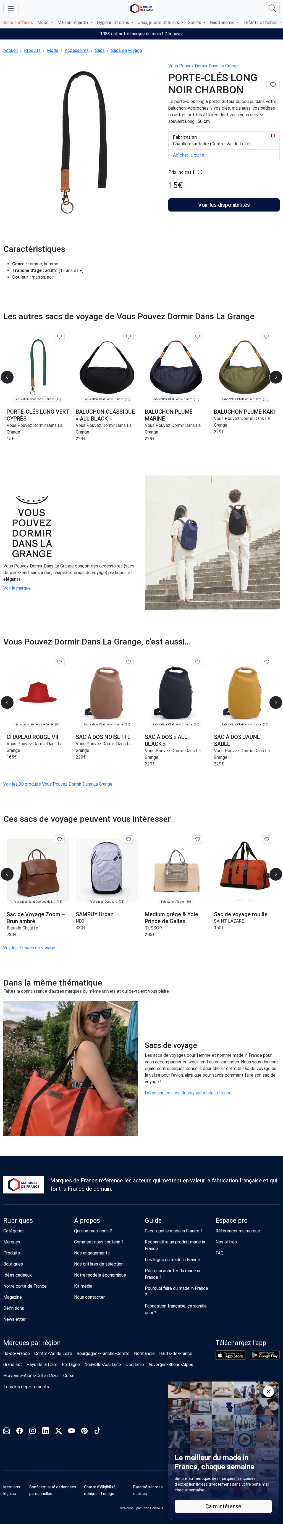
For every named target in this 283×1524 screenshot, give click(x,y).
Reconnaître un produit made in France (175, 1245)
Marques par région (32, 1343)
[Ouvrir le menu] (11, 8)
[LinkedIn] (45, 1431)
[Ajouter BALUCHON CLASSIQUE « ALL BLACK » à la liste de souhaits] (128, 337)
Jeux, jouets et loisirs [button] (159, 22)
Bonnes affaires (17, 22)
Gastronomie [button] (223, 22)
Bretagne (71, 1364)
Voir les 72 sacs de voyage (29, 947)
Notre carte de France (25, 1286)
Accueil (10, 50)
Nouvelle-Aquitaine (102, 1364)
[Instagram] (32, 1431)
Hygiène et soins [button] (113, 22)
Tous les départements (26, 1386)
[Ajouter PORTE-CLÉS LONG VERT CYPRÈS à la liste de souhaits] (59, 337)
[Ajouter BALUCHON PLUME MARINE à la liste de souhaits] (197, 337)
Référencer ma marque (238, 1231)
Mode (52, 50)
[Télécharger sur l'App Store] (230, 1355)
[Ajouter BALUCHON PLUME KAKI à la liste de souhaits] (266, 337)
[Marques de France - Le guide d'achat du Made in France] (142, 8)
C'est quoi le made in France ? (174, 1231)
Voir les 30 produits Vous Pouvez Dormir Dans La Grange (57, 784)
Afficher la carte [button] (188, 155)
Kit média (83, 1286)
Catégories (14, 1231)
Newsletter (14, 1319)
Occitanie (134, 1364)
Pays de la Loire (42, 1364)
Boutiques (13, 1264)
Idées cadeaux (17, 1275)
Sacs (100, 50)
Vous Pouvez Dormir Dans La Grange (203, 65)
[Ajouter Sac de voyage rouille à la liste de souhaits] (266, 839)
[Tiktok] (97, 1431)
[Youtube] (71, 1431)
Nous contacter (89, 1297)
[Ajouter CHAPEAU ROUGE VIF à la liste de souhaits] (59, 662)
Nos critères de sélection (99, 1264)
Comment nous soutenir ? (99, 1242)
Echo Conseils (152, 1508)
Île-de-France (16, 1353)
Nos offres (226, 1242)
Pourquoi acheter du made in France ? (172, 1274)
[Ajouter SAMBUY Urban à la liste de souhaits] (128, 839)
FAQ (220, 1253)
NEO (80, 921)
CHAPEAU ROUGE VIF (33, 737)
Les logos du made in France (172, 1259)
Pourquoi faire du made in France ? (176, 1292)
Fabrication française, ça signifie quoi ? (176, 1309)
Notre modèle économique (100, 1275)
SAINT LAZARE (229, 921)
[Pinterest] (84, 1431)
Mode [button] (43, 22)
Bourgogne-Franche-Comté (103, 1353)
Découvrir (173, 33)
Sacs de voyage (126, 50)
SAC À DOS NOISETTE (103, 737)
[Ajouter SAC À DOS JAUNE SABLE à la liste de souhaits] (266, 662)
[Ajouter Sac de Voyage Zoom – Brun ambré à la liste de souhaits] (59, 839)
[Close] (268, 1391)
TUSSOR (153, 928)
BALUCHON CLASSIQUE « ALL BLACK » (105, 415)
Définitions (13, 1308)
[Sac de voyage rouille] (245, 870)
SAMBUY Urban (95, 914)
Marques (11, 1242)
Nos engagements (92, 1253)
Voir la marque (17, 588)
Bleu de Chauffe (22, 928)
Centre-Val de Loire (53, 1353)
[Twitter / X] (58, 1431)
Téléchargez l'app (241, 1343)
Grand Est (12, 1364)
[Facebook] (19, 1431)
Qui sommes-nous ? (93, 1231)
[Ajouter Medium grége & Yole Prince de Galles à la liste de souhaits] (197, 839)
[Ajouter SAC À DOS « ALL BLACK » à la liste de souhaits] (197, 662)
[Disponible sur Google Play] (265, 1355)
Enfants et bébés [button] (261, 22)
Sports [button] (195, 22)
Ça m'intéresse (223, 1506)
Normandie (144, 1353)
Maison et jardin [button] (73, 22)
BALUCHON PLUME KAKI (244, 411)
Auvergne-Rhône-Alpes (170, 1364)
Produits (32, 50)
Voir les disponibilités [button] (224, 205)
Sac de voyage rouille (241, 914)
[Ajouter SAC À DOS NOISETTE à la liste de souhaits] (128, 662)
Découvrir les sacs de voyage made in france (188, 1092)
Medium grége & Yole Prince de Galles (171, 918)
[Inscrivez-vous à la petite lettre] (6, 1431)
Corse (69, 1375)
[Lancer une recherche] (272, 8)
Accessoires (77, 50)
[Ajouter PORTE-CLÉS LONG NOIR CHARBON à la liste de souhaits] (273, 85)
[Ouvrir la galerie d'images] (82, 142)
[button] (275, 377)
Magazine (12, 1297)
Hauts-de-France (175, 1353)
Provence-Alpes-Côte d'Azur (31, 1375)
